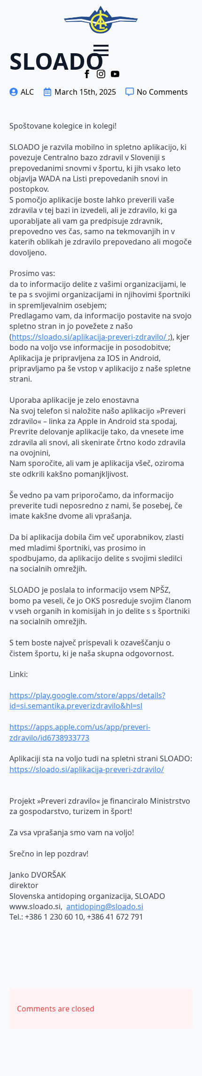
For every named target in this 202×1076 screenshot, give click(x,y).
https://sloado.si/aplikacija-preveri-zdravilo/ (90, 337)
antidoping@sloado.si (104, 906)
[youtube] (115, 74)
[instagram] (101, 74)
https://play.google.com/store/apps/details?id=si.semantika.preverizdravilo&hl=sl (87, 700)
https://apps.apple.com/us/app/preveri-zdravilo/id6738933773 (79, 732)
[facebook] (86, 74)
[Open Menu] (101, 50)
